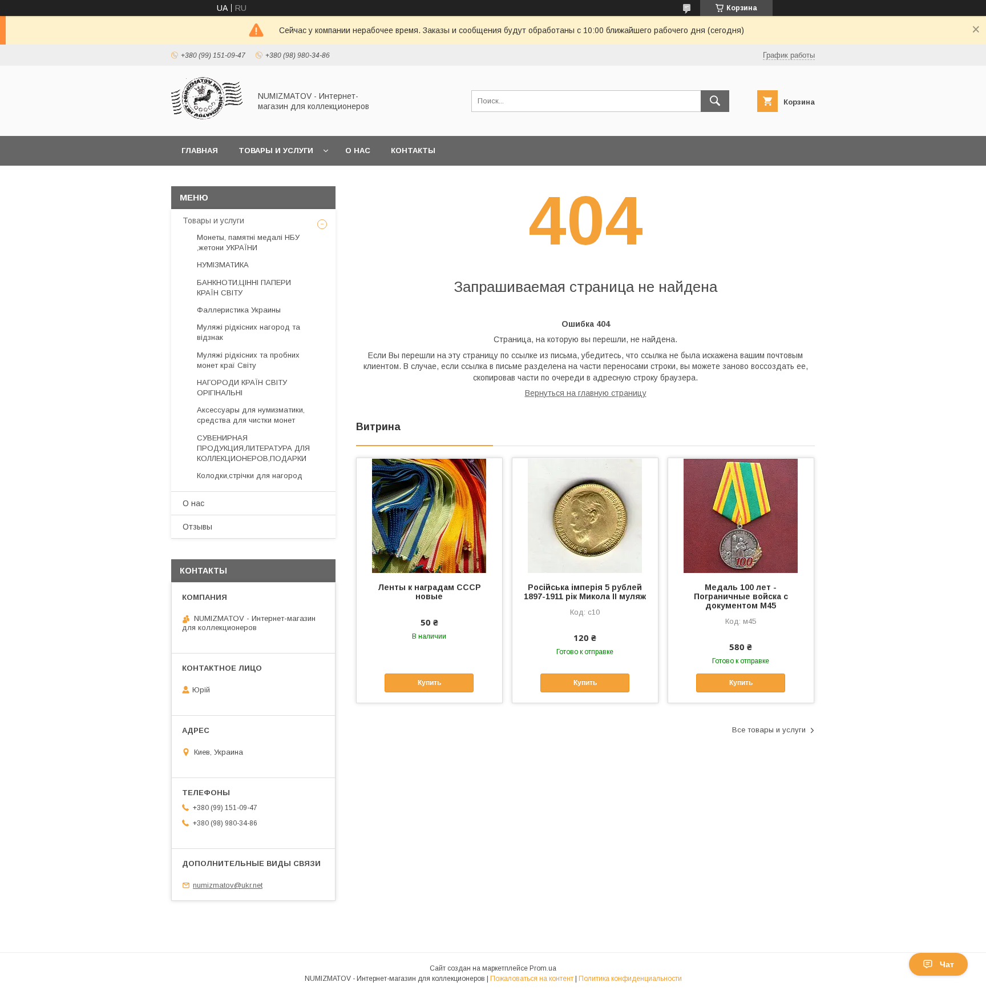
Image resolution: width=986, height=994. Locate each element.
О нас (357, 150)
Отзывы (197, 526)
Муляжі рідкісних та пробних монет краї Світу (248, 360)
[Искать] (715, 101)
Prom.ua (543, 968)
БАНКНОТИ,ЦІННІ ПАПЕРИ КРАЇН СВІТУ (244, 287)
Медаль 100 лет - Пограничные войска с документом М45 (741, 596)
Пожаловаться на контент (531, 979)
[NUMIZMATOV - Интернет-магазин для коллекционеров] (207, 121)
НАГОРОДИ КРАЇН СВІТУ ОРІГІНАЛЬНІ (242, 387)
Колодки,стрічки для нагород (249, 475)
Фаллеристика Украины (239, 310)
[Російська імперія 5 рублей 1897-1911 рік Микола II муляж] (585, 515)
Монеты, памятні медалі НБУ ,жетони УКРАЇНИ (248, 242)
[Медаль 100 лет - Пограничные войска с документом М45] (741, 515)
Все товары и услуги (769, 730)
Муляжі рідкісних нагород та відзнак (248, 332)
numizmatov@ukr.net (227, 885)
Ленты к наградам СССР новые (429, 592)
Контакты (413, 150)
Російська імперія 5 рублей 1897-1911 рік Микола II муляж (585, 592)
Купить (429, 683)
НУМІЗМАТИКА (223, 264)
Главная (199, 150)
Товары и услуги (276, 150)
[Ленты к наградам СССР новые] (429, 515)
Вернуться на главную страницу (585, 393)
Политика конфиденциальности (630, 979)
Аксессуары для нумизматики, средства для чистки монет (251, 415)
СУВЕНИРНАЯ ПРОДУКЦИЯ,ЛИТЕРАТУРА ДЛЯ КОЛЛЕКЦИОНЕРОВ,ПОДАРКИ (253, 448)
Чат (947, 964)
